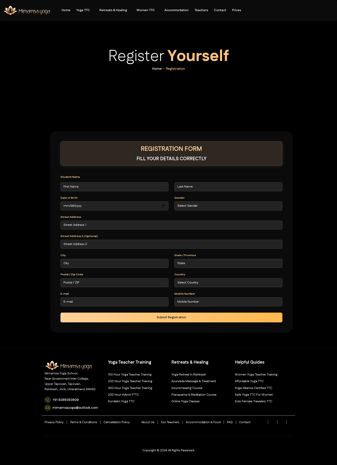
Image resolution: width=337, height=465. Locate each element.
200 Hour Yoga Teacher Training (130, 381)
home (157, 68)
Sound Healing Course (186, 388)
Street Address (70, 217)
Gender (179, 198)
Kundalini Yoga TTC (121, 401)
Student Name (70, 177)
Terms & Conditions (83, 422)
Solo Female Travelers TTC (253, 401)
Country (179, 274)
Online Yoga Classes (185, 401)
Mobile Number (184, 294)
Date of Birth (68, 198)
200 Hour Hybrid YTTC (123, 395)
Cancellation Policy (117, 422)
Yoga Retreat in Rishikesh (188, 374)
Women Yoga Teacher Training (256, 374)
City (63, 255)
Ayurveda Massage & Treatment (193, 381)
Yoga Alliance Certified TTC (253, 388)
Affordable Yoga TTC (249, 381)
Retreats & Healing (113, 10)
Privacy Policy (54, 422)
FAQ (230, 422)
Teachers (201, 10)
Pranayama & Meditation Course (193, 395)
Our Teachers (170, 422)
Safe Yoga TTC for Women (254, 395)
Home (66, 10)
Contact (220, 10)
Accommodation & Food (203, 422)
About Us (147, 422)
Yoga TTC (83, 10)
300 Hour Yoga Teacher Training (130, 388)
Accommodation (176, 10)
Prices (236, 10)
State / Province (185, 255)
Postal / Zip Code (71, 274)
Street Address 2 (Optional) (79, 236)
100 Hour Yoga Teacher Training (130, 374)
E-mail (64, 294)
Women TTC (146, 10)
